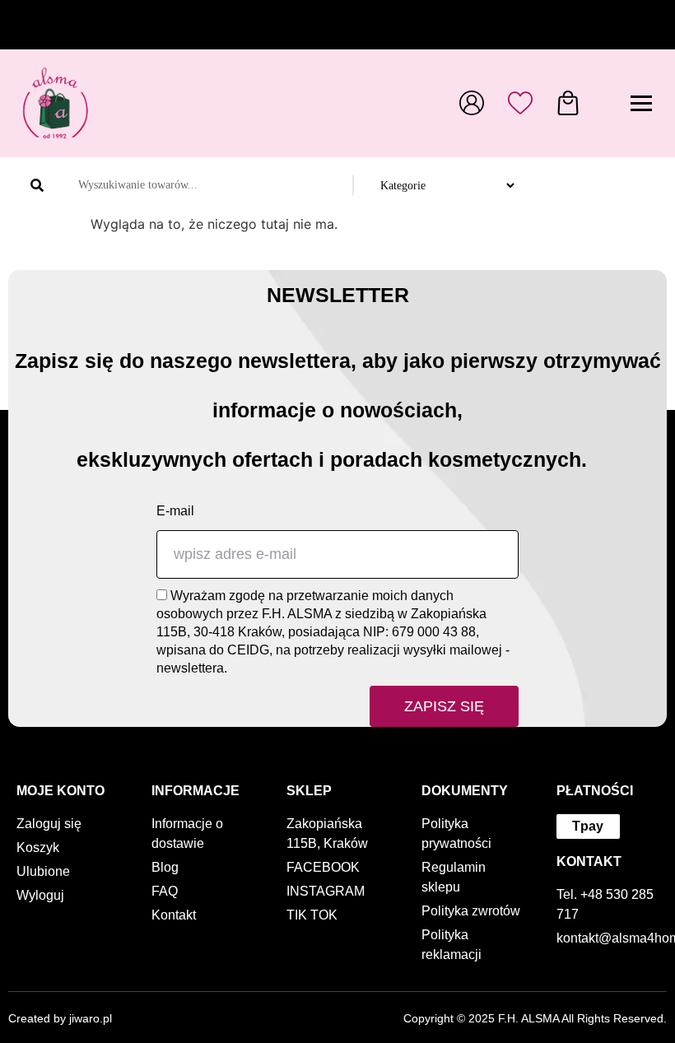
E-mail (175, 511)
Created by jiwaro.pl (60, 1018)
